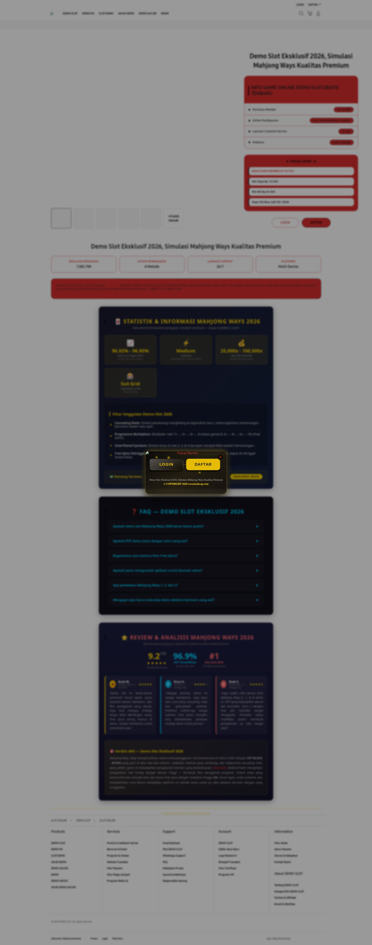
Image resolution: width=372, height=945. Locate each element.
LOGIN (166, 464)
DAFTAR (203, 464)
